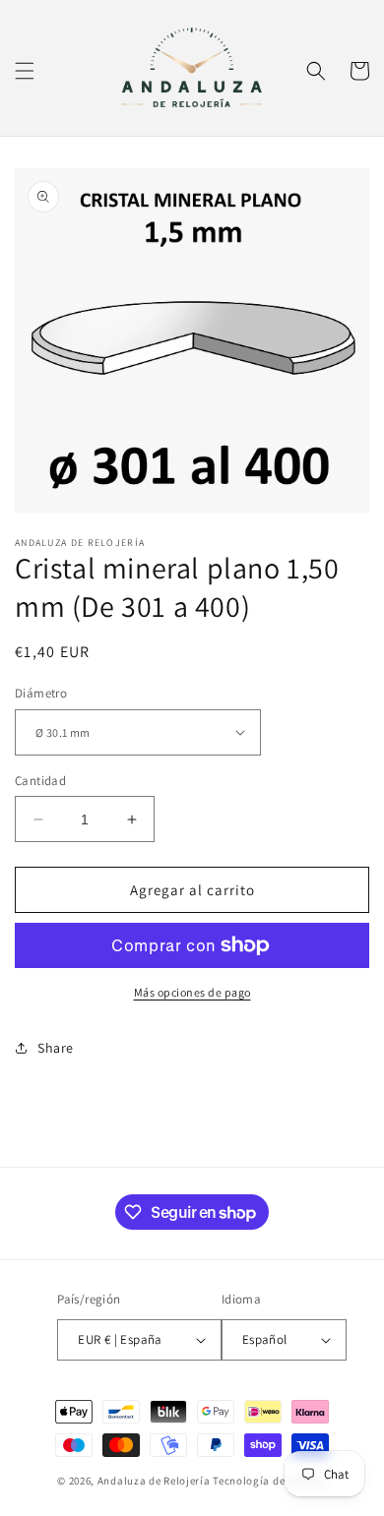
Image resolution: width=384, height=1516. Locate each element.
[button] (24, 70)
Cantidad (40, 780)
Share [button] (55, 1048)
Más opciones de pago (192, 992)
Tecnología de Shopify (270, 1480)
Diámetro (41, 693)
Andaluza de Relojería (154, 1480)
